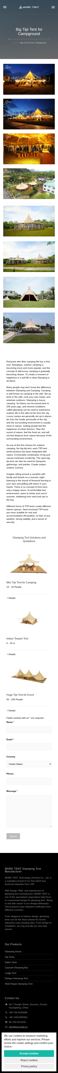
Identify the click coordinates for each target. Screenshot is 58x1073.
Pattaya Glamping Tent (16, 978)
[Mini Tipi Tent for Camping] (29, 563)
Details (12, 598)
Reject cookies (29, 1060)
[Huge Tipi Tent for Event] (29, 675)
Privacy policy (29, 1066)
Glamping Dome (13, 951)
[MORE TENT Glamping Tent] (29, 7)
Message (12, 791)
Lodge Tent (10, 973)
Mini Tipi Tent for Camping (21, 582)
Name (10, 722)
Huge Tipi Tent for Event (20, 694)
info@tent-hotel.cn (18, 1027)
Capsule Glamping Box (16, 967)
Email (10, 739)
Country (10, 756)
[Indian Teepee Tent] (29, 619)
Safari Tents (11, 962)
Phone (10, 773)
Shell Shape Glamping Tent (19, 983)
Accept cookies (29, 1053)
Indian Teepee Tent (17, 638)
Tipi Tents (10, 957)
